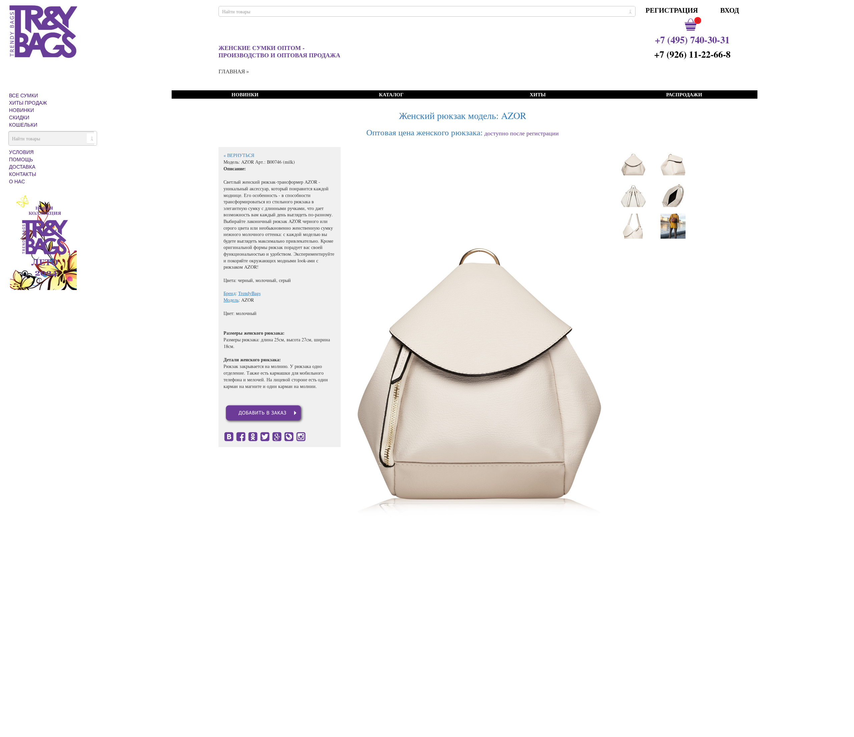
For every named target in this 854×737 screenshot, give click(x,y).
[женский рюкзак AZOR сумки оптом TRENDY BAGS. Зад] (633, 194)
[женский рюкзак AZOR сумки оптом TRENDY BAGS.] (673, 226)
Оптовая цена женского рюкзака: (424, 132)
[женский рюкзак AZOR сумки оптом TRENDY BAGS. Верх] (673, 194)
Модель (231, 300)
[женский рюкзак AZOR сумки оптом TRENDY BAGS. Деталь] (633, 226)
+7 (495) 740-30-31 (692, 40)
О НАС (17, 181)
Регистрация (672, 10)
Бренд (230, 293)
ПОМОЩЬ (21, 159)
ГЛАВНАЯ (232, 71)
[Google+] (277, 436)
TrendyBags (249, 293)
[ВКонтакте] (229, 436)
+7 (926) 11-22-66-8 (692, 54)
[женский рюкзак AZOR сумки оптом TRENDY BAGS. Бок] (673, 162)
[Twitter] (265, 436)
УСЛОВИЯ (21, 152)
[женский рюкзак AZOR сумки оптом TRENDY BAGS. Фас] (633, 162)
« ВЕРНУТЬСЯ (239, 155)
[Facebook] (241, 436)
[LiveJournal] (289, 436)
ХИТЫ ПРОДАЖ (28, 102)
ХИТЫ (538, 94)
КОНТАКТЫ (22, 174)
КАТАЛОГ (391, 94)
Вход (729, 10)
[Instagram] (301, 436)
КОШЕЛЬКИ (23, 124)
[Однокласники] (253, 436)
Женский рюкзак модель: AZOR (462, 115)
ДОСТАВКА (22, 166)
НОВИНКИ (21, 110)
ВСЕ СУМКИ (23, 95)
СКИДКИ (19, 117)
